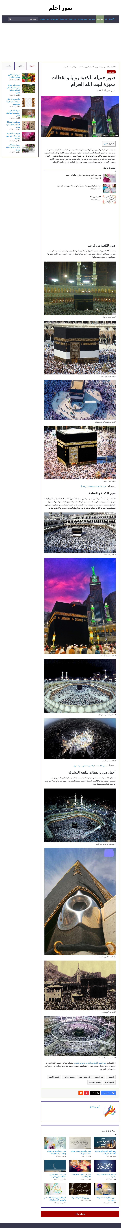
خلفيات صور (84, 1077)
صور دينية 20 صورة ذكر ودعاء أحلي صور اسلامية (13, 135)
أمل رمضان (95, 1106)
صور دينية (100, 19)
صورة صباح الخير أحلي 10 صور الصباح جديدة (13, 147)
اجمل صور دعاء (95, 196)
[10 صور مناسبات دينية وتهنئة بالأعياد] (105, 1166)
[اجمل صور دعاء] (109, 199)
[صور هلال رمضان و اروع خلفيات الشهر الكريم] (55, 1166)
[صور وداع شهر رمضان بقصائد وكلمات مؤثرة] (80, 1143)
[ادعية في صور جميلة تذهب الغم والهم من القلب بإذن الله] (55, 1189)
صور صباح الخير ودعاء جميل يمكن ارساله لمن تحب (83, 175)
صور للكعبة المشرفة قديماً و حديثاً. (93, 486)
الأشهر (20, 66)
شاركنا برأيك (80, 1214)
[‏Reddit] (80, 1093)
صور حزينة (73, 19)
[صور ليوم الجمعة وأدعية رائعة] (80, 1189)
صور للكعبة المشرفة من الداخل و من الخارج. (89, 765)
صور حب (92, 19)
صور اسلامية (68, 1077)
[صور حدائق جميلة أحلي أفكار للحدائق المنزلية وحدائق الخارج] (28, 88)
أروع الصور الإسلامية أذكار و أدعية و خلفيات (90, 1063)
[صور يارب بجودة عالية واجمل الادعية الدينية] (80, 1166)
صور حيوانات (82, 19)
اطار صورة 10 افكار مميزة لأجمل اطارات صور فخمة (13, 101)
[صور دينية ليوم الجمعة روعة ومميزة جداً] (105, 1189)
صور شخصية (94, 1082)
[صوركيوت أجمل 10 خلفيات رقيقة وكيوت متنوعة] (28, 125)
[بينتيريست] (86, 1093)
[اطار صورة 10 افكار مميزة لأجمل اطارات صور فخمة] (28, 102)
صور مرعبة (54, 19)
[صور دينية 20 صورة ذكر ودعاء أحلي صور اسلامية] (28, 136)
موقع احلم (108, 19)
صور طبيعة (63, 19)
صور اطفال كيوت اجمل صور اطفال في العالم (13, 112)
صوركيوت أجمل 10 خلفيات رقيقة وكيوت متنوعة (13, 124)
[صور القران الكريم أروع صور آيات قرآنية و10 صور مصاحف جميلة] (109, 188)
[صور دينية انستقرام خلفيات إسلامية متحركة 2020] (55, 1143)
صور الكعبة (53, 1077)
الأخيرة (32, 66)
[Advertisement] (60, 41)
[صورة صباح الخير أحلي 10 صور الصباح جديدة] (28, 148)
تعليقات (8, 66)
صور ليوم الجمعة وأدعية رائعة (81, 1197)
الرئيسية (111, 67)
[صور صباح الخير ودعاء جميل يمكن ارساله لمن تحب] (109, 178)
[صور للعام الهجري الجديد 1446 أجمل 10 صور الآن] (105, 1143)
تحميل (110, 1077)
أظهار (106, 144)
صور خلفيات (44, 19)
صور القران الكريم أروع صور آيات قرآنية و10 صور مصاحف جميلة (79, 186)
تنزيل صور (98, 1077)
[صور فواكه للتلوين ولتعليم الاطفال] (28, 77)
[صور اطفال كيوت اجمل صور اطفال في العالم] (28, 113)
